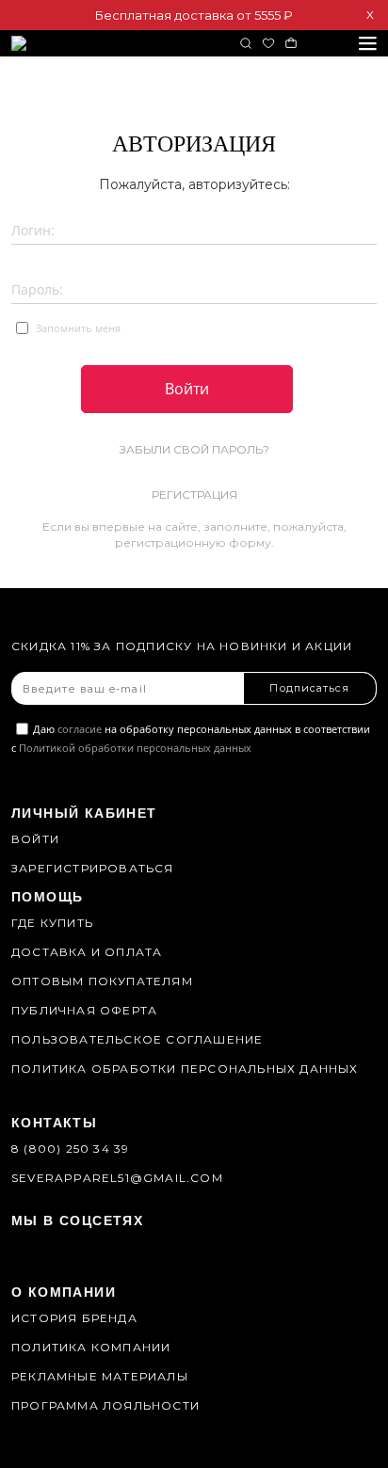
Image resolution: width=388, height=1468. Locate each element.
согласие (79, 729)
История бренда (74, 1318)
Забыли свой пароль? (194, 449)
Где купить (52, 923)
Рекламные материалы (99, 1376)
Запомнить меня (77, 328)
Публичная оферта (84, 1010)
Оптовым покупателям (102, 981)
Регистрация (194, 494)
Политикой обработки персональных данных (135, 748)
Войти (35, 839)
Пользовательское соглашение (137, 1039)
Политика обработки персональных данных (185, 1068)
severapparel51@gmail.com (117, 1178)
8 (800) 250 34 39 (70, 1148)
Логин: (33, 230)
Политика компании (90, 1347)
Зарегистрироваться (92, 868)
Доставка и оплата (86, 952)
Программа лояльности (105, 1405)
